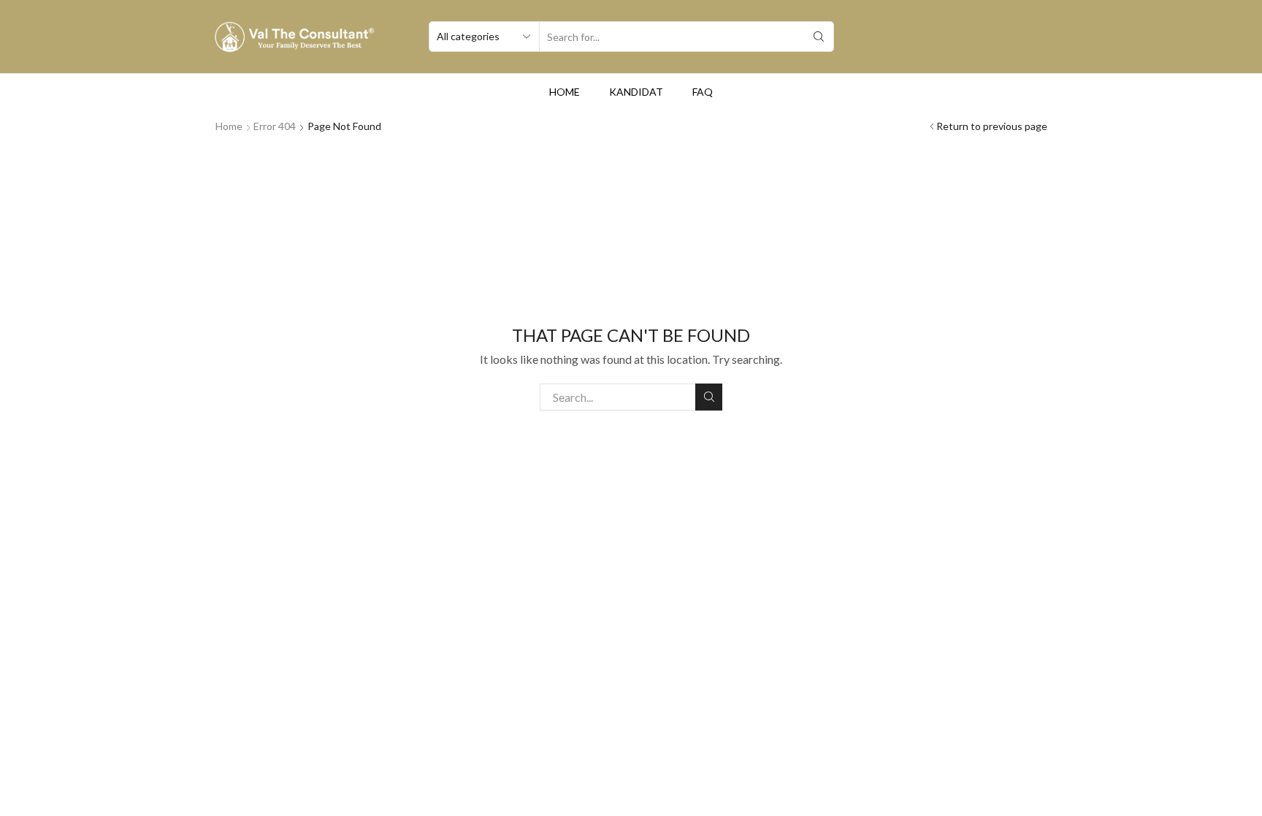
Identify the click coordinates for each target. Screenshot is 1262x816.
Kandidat (636, 91)
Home (564, 91)
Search (708, 397)
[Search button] (818, 36)
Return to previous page (991, 126)
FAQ (702, 91)
